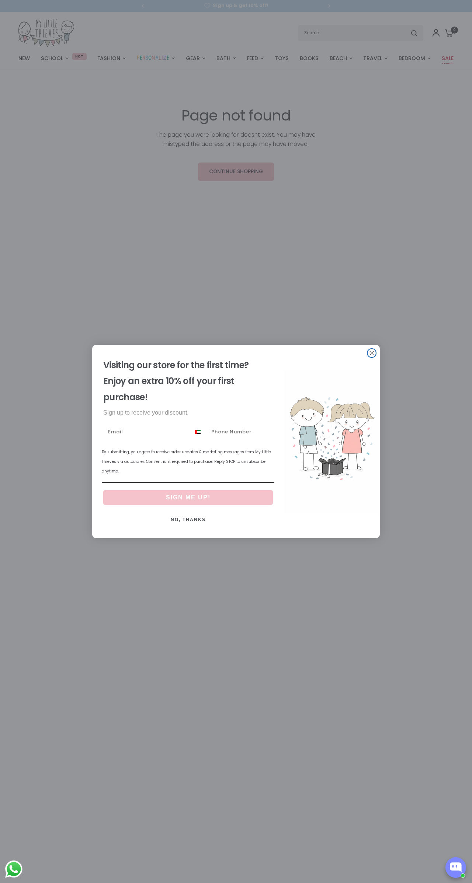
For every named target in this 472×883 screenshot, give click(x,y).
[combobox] (199, 432)
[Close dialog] (371, 353)
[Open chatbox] (455, 867)
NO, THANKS (188, 519)
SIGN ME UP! (188, 497)
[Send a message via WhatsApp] (14, 869)
